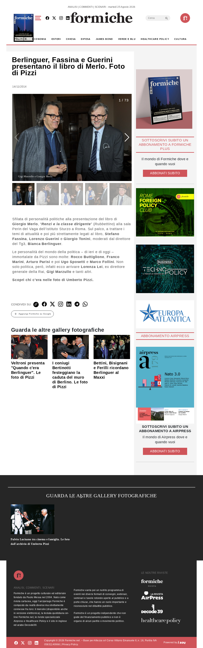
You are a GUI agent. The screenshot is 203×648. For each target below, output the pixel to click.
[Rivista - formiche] (162, 583)
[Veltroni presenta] (29, 347)
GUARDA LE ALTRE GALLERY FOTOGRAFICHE (101, 495)
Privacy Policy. (70, 644)
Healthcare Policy (155, 39)
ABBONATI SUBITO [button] (165, 173)
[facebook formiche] (16, 643)
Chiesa (71, 39)
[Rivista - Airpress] (162, 595)
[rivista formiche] (165, 385)
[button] (39, 28)
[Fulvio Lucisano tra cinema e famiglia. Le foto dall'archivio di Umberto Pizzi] (47, 519)
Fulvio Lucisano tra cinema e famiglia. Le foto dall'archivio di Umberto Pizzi (40, 541)
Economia (39, 39)
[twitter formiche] (22, 643)
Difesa (85, 39)
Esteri (56, 39)
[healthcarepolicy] (162, 621)
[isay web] (182, 642)
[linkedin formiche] (36, 643)
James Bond (104, 39)
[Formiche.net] (185, 18)
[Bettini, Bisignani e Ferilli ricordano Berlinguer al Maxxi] (112, 347)
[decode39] (162, 608)
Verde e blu (127, 39)
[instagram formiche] (29, 643)
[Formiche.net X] (54, 18)
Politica (20, 39)
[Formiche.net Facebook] (47, 18)
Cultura (180, 39)
